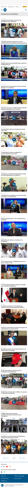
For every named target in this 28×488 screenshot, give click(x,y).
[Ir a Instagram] (4, 466)
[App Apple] (2, 472)
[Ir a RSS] (10, 466)
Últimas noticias (4, 6)
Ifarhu (21, 6)
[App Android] (5, 472)
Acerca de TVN (18, 478)
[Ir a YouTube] (7, 466)
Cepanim (17, 6)
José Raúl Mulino (11, 6)
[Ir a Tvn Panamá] (13, 10)
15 (20, 458)
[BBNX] (2, 485)
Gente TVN (3, 476)
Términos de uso (4, 478)
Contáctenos (4, 480)
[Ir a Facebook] (1, 466)
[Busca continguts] (26, 10)
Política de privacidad (19, 476)
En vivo (25, 6)
